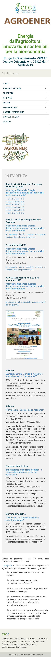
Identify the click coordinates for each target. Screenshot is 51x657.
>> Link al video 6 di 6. (15, 213)
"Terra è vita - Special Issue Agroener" (25, 410)
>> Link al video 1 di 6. (15, 199)
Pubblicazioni (10, 107)
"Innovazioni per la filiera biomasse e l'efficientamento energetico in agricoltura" (24, 472)
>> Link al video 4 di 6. (15, 207)
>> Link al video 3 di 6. (15, 204)
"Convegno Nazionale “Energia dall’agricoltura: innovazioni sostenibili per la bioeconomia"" (25, 286)
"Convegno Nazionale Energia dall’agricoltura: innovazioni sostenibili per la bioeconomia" (25, 192)
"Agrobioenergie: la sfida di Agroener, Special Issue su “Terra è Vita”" (24, 375)
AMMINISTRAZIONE (12, 88)
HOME (6, 84)
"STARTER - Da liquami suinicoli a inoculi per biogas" (22, 518)
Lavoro (7, 121)
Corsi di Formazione (13, 112)
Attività (7, 98)
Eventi (6, 103)
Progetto (8, 93)
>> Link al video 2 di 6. (15, 201)
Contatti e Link (11, 117)
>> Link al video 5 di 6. (15, 210)
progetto (8, 565)
